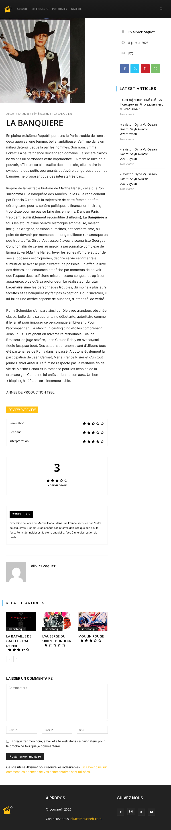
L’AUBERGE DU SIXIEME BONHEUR (56, 638)
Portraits (59, 9)
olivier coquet (43, 566)
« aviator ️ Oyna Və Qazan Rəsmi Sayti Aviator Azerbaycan (138, 129)
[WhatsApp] (155, 68)
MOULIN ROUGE (91, 636)
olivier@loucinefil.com (86, 819)
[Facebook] (124, 68)
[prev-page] (9, 659)
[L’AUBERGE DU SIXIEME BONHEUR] (57, 621)
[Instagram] (130, 811)
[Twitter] (134, 68)
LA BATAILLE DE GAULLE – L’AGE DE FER (18, 641)
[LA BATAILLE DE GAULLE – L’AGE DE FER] (21, 621)
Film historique (41, 114)
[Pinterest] (145, 68)
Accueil (22, 9)
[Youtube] (151, 812)
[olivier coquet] (16, 572)
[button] (161, 9)
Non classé (127, 114)
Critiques (38, 9)
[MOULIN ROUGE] (93, 621)
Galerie (76, 9)
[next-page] (16, 659)
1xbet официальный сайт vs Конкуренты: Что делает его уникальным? (141, 104)
